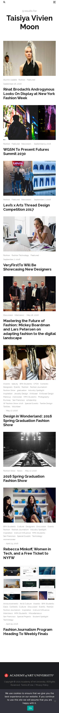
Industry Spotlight (36, 390)
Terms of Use (27, 685)
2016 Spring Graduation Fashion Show (23, 478)
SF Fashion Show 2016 (13, 403)
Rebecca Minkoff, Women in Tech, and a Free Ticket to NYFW (27, 553)
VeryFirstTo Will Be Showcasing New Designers (27, 267)
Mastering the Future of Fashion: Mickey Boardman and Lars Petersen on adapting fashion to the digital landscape (29, 329)
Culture (20, 526)
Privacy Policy (42, 685)
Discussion (8, 315)
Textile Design (46, 403)
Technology (37, 536)
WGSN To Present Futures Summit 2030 (26, 151)
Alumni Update (10, 80)
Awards (6, 384)
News (19, 471)
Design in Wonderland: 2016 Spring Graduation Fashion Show (27, 420)
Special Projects (24, 616)
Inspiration (7, 393)
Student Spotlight (40, 616)
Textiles (6, 406)
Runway (7, 400)
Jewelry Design (21, 393)
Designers (7, 387)
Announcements (10, 604)
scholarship (31, 400)
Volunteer (16, 406)
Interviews (19, 315)
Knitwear (34, 393)
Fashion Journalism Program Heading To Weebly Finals (27, 631)
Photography (43, 397)
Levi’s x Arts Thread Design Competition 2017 (26, 207)
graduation (22, 390)
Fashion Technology (20, 255)
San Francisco (18, 400)
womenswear (9, 539)
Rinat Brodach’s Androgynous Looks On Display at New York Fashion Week (29, 93)
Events (17, 387)
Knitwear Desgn (46, 393)
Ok (30, 708)
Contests (44, 384)
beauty (15, 384)
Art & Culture (26, 604)
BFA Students (26, 384)
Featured (31, 80)
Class (5, 607)
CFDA (36, 384)
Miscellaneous (35, 613)
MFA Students (30, 397)
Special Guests (31, 403)
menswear (17, 397)
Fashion (22, 80)
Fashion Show (9, 390)
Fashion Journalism (38, 387)
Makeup (7, 397)
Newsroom (26, 144)
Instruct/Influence (22, 533)
